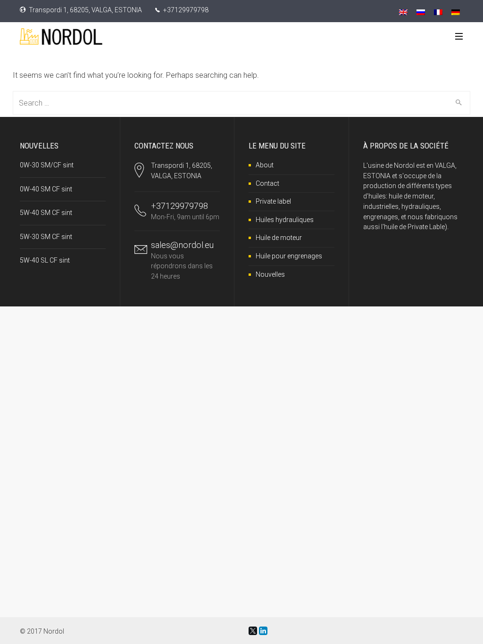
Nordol (53, 631)
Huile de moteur (279, 237)
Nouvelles (270, 274)
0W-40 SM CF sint (46, 189)
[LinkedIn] (263, 631)
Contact (267, 183)
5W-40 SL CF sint (45, 260)
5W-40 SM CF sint (46, 212)
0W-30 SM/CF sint (47, 165)
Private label (273, 201)
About (265, 165)
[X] (253, 631)
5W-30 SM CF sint (46, 236)
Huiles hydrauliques (285, 219)
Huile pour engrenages (289, 256)
